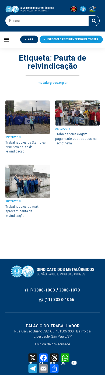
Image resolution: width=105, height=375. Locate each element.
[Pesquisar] (94, 21)
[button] (6, 39)
